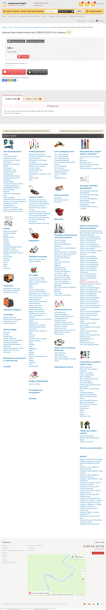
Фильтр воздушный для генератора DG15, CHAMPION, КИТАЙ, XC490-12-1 (27, 131)
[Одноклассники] (12, 80)
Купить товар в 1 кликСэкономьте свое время (39, 72)
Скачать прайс (81, 21)
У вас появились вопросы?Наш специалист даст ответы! (16, 72)
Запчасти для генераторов (49, 27)
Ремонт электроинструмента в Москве (28, 16)
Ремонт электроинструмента (31, 11)
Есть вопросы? (32, 550)
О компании (12, 16)
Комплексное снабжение (76, 16)
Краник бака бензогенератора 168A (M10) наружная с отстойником (80, 131)
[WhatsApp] (9, 80)
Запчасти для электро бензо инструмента (27, 27)
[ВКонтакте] (3, 80)
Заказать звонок (38, 5)
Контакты (65, 16)
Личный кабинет (96, 11)
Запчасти (44, 16)
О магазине (91, 21)
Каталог (10, 27)
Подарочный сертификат (35, 545)
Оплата (58, 16)
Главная (4, 16)
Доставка (52, 16)
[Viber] (6, 80)
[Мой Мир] (15, 80)
